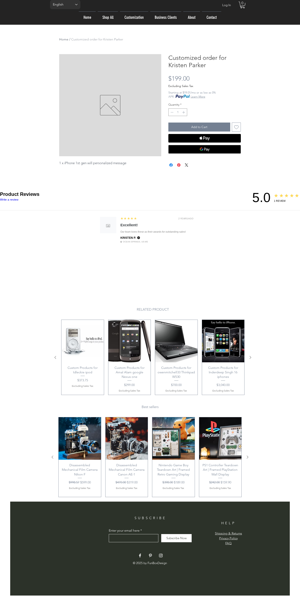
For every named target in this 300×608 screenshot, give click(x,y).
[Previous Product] (55, 357)
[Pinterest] (150, 555)
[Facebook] (140, 555)
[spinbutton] (177, 112)
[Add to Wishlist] (236, 127)
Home (63, 39)
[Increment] (184, 112)
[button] (243, 5)
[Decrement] (171, 112)
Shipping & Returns (228, 533)
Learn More (198, 96)
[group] (153, 357)
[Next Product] (250, 357)
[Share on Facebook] (171, 165)
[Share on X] (186, 165)
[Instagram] (160, 555)
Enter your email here (124, 530)
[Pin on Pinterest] (178, 165)
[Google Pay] (204, 149)
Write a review (9, 199)
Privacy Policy (228, 538)
